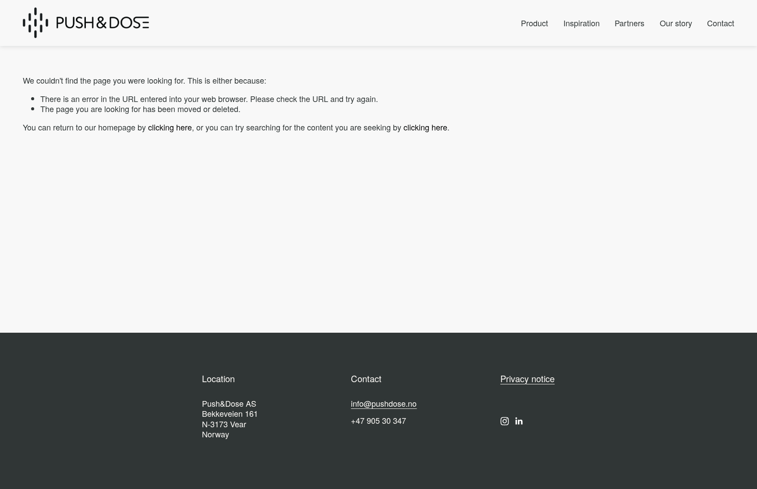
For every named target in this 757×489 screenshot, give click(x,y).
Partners (629, 22)
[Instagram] (504, 421)
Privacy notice (527, 378)
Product (534, 22)
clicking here (170, 127)
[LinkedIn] (518, 421)
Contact (720, 22)
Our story (676, 22)
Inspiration (581, 22)
